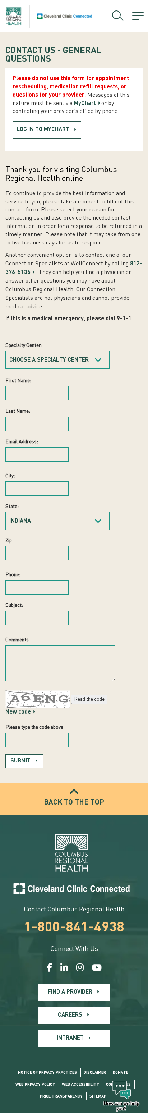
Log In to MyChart (43, 130)
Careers (70, 1015)
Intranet (70, 1038)
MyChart (85, 103)
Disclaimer (95, 1073)
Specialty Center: (23, 345)
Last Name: (17, 411)
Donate (120, 1073)
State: (12, 506)
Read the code (89, 699)
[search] (118, 16)
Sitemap (97, 1097)
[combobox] (57, 360)
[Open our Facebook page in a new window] (49, 968)
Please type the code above (34, 727)
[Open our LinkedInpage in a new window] (64, 968)
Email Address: (21, 441)
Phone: (12, 574)
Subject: (14, 605)
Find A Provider (70, 992)
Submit (20, 761)
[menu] (138, 16)
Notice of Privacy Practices (47, 1073)
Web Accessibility (80, 1085)
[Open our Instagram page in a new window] (80, 968)
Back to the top (74, 802)
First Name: (18, 380)
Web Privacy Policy (35, 1085)
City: (10, 475)
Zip (8, 540)
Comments (17, 639)
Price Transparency (61, 1097)
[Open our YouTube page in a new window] (97, 968)
